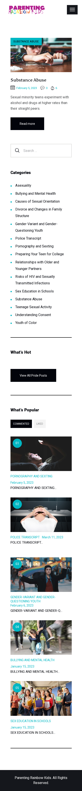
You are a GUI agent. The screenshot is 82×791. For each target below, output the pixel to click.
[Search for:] (41, 150)
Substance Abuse (26, 41)
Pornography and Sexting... (33, 488)
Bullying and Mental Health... (34, 672)
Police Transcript (28, 238)
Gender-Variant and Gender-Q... (36, 611)
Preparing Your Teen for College (39, 254)
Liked (39, 423)
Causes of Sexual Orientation (37, 201)
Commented (21, 423)
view (41, 55)
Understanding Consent (33, 315)
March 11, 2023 (52, 537)
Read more (27, 123)
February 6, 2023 (21, 605)
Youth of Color (26, 323)
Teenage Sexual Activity (33, 307)
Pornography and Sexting (34, 246)
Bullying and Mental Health (35, 193)
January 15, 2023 (22, 666)
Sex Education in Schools (34, 291)
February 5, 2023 (26, 88)
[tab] (21, 424)
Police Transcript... (26, 542)
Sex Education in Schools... (32, 733)
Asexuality (23, 185)
